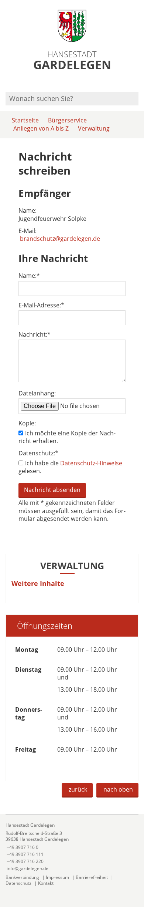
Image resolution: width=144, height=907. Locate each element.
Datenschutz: (38, 453)
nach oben (118, 789)
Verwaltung (94, 128)
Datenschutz (18, 883)
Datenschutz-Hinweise (91, 463)
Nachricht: (34, 334)
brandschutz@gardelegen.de (60, 239)
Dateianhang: (37, 393)
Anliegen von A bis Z (41, 128)
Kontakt (46, 883)
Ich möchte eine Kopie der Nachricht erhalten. (67, 437)
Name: (29, 276)
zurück (78, 789)
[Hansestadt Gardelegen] (72, 846)
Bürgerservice (67, 120)
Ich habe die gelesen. (70, 467)
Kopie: (27, 423)
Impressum (57, 877)
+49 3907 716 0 (22, 847)
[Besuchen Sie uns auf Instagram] (137, 82)
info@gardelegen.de (27, 868)
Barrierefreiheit (92, 877)
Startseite (25, 120)
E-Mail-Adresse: (41, 305)
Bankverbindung (22, 877)
